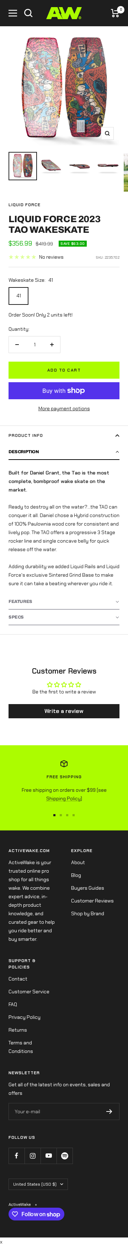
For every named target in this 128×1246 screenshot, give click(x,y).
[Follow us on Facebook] (17, 1156)
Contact (18, 979)
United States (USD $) (35, 1184)
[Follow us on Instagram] (33, 1156)
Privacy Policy (25, 1017)
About (78, 862)
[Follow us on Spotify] (65, 1156)
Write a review (64, 711)
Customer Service (29, 991)
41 (18, 295)
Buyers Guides (87, 888)
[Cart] (115, 13)
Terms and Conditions (21, 1046)
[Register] (109, 1111)
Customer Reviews (92, 901)
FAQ (13, 1004)
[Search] (28, 13)
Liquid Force (25, 205)
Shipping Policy (63, 798)
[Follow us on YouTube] (49, 1156)
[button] (64, 452)
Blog (76, 875)
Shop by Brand (87, 913)
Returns (18, 1030)
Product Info (26, 435)
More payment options (64, 408)
